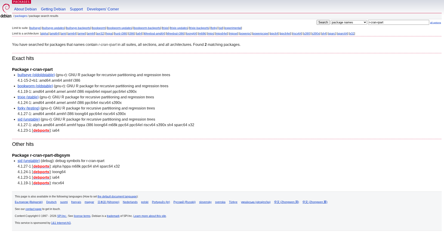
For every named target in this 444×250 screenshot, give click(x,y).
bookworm (98, 28)
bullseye (35, 28)
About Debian (25, 9)
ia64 (139, 33)
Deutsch (51, 202)
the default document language (117, 196)
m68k (202, 33)
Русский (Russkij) (184, 202)
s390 (307, 33)
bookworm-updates (120, 28)
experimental (233, 28)
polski (144, 202)
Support (76, 9)
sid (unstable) (29, 119)
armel (81, 33)
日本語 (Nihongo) (108, 202)
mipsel (233, 33)
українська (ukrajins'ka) (256, 202)
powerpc (245, 33)
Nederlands (130, 202)
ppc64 (274, 33)
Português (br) (161, 202)
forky (214, 28)
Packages (21, 1)
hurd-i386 (120, 33)
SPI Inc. (62, 216)
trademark (113, 216)
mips (211, 33)
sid (221, 28)
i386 (131, 33)
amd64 (54, 33)
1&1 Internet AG (61, 223)
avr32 (100, 33)
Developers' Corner (103, 9)
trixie (165, 28)
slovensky (205, 202)
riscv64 (297, 33)
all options (435, 22)
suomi (64, 202)
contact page (33, 209)
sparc (331, 33)
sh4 (324, 33)
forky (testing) (29, 108)
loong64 (191, 33)
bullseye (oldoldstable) (36, 75)
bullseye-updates (53, 28)
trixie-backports (199, 28)
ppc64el (285, 33)
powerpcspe (260, 33)
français (76, 202)
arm (63, 33)
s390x (316, 33)
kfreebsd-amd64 (154, 33)
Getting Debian (53, 9)
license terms (82, 216)
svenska (220, 202)
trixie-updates (179, 28)
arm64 (72, 33)
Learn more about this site (149, 216)
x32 (352, 33)
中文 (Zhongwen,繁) (314, 202)
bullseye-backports (78, 28)
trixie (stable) (28, 97)
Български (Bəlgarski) (29, 202)
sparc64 (342, 33)
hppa (109, 33)
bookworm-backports (147, 28)
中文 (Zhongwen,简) (286, 202)
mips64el (221, 33)
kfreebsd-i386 (175, 33)
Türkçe (233, 202)
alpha (44, 33)
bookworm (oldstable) (35, 86)
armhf (91, 33)
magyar (89, 202)
